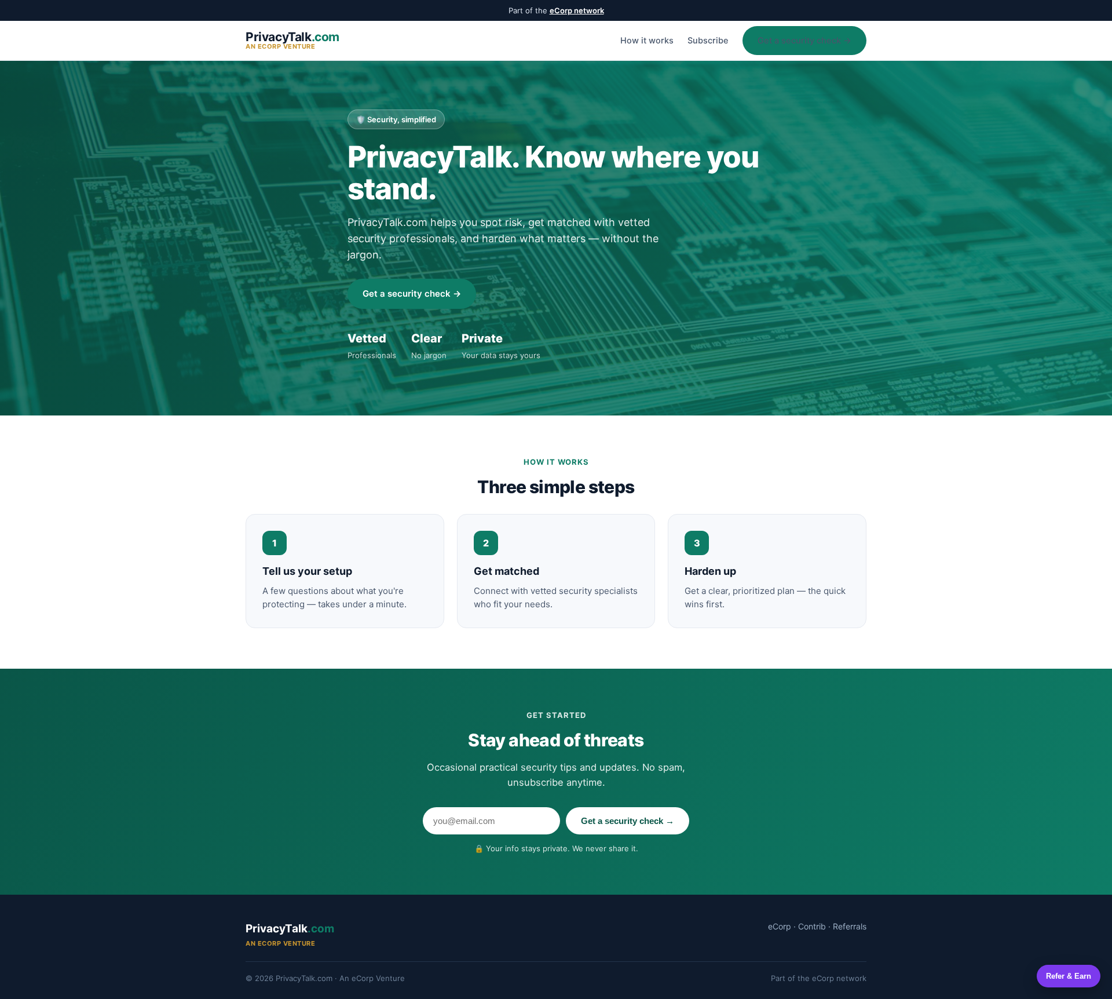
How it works (647, 40)
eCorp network (577, 10)
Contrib (812, 926)
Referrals (849, 926)
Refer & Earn (1068, 976)
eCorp (779, 926)
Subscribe (708, 40)
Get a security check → (804, 40)
